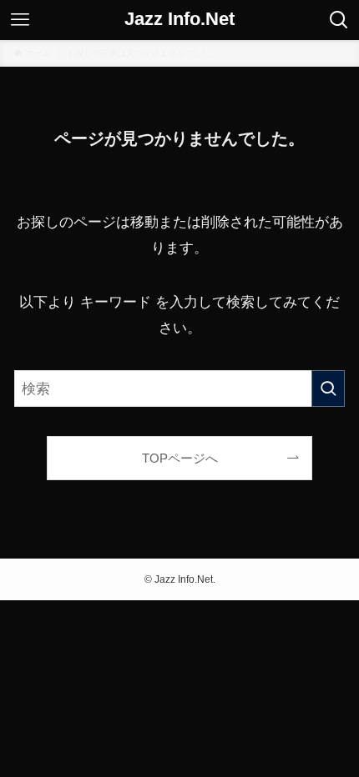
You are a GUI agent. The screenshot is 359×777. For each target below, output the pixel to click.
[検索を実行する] (328, 388)
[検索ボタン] (339, 20)
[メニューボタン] (20, 20)
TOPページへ (180, 458)
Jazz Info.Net (179, 20)
